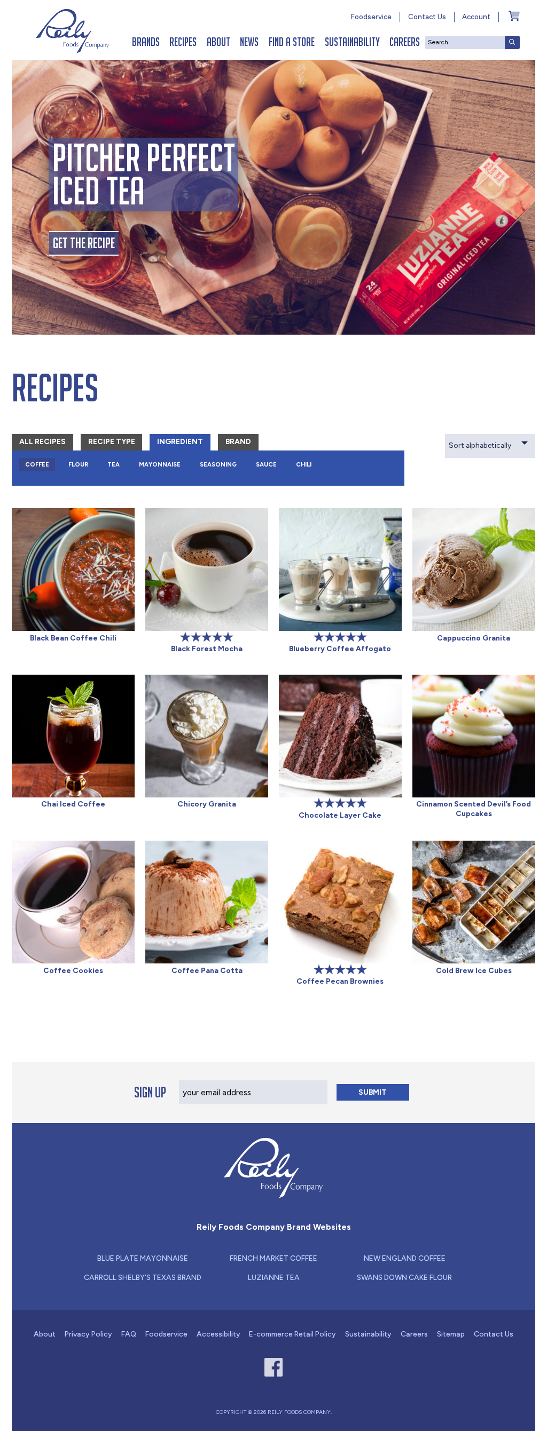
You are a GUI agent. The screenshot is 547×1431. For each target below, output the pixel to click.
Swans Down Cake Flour (404, 1277)
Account (476, 16)
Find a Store (292, 42)
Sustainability (352, 42)
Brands (146, 42)
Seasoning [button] (218, 464)
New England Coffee (405, 1258)
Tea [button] (113, 464)
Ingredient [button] (180, 441)
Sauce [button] (266, 464)
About (218, 42)
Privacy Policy (88, 1334)
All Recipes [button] (42, 441)
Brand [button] (238, 441)
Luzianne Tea (274, 1277)
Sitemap (451, 1334)
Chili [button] (303, 464)
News (249, 42)
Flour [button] (78, 464)
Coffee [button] (37, 464)
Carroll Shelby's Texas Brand (142, 1277)
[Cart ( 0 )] (514, 15)
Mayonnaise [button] (160, 464)
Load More (273, 1024)
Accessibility (218, 1334)
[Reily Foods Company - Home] (72, 31)
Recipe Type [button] (111, 441)
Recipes (183, 42)
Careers (404, 42)
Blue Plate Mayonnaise (142, 1258)
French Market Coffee (273, 1258)
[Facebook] (273, 1367)
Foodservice (371, 16)
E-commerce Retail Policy (292, 1334)
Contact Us (427, 16)
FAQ (128, 1334)
